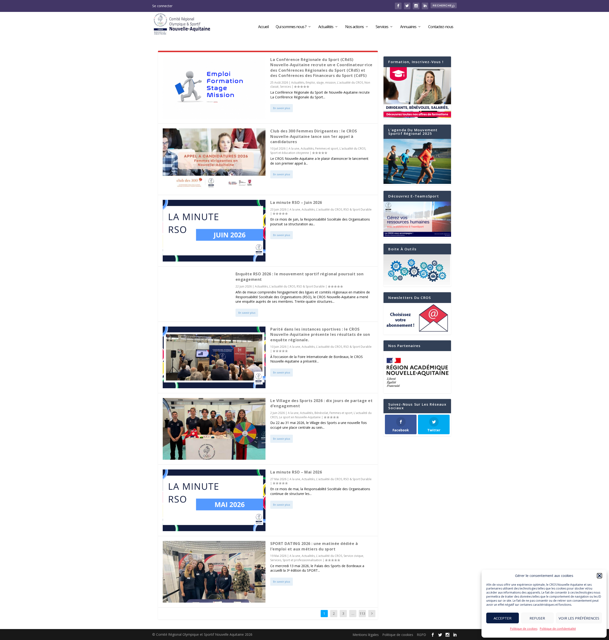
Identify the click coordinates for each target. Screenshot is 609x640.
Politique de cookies (523, 629)
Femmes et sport (326, 148)
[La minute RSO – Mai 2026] (214, 500)
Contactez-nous (440, 27)
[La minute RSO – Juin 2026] (214, 231)
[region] (417, 372)
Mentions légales (366, 634)
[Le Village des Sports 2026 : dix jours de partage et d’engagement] (214, 429)
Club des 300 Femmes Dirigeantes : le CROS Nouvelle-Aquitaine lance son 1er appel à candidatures (313, 136)
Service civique (353, 556)
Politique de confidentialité (558, 629)
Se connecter (162, 6)
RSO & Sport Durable (358, 209)
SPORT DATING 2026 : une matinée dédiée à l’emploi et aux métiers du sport (314, 546)
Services (382, 27)
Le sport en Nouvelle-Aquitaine (300, 417)
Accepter (502, 618)
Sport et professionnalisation (302, 560)
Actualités (325, 27)
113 (362, 613)
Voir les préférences (579, 618)
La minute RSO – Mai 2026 (296, 472)
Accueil (263, 27)
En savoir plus (281, 108)
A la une (294, 148)
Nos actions (354, 27)
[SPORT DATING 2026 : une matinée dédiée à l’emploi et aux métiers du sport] (214, 572)
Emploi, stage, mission (321, 83)
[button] (599, 575)
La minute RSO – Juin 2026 (296, 202)
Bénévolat (321, 413)
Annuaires (408, 27)
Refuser (537, 618)
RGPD (421, 634)
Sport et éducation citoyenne (289, 153)
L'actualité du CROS (350, 83)
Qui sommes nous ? (291, 27)
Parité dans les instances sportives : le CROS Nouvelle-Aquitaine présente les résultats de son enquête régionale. (320, 335)
